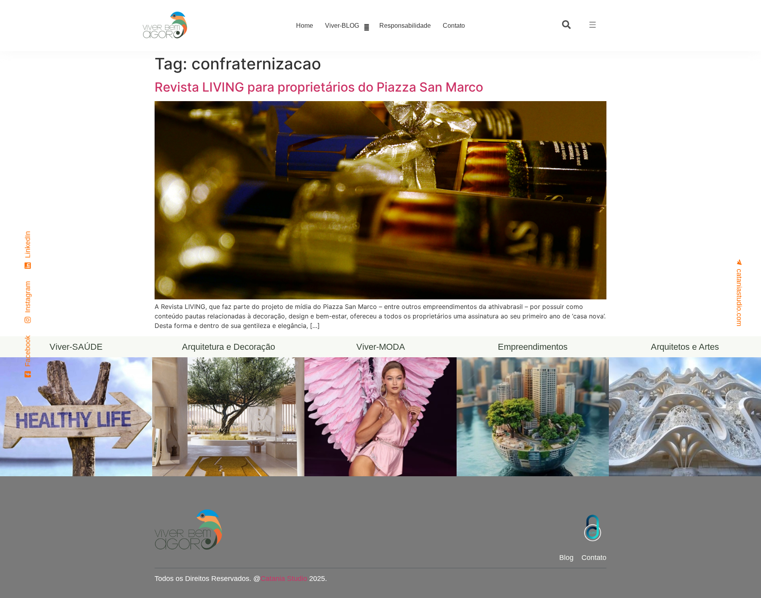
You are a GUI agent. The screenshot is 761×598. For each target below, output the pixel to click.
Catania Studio (283, 579)
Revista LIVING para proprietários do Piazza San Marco (319, 87)
